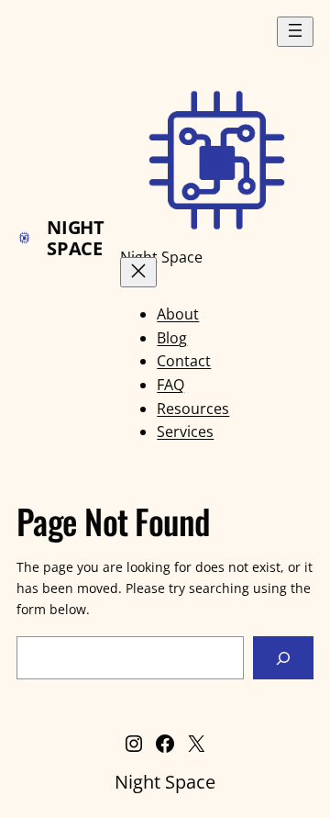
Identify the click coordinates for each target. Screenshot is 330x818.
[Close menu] (138, 272)
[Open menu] (295, 32)
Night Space (75, 238)
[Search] (283, 657)
